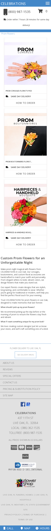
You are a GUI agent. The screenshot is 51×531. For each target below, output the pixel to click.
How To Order (25, 103)
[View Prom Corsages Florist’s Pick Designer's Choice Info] (25, 63)
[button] (42, 12)
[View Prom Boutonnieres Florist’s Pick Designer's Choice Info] (25, 134)
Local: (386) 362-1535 (25, 428)
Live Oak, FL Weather (12, 504)
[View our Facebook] (23, 405)
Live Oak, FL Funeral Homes (18, 494)
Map (26, 528)
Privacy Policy (13, 514)
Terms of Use (25, 519)
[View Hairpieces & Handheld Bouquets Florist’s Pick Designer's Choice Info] (25, 205)
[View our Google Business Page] (28, 405)
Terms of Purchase (34, 514)
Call (9, 528)
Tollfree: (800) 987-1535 (25, 433)
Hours (43, 528)
